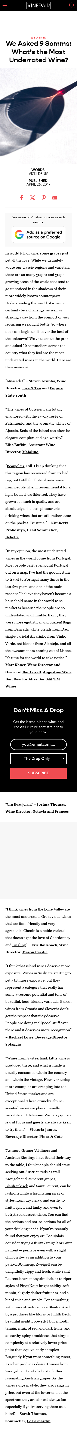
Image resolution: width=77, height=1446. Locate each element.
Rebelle (12, 537)
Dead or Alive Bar (28, 679)
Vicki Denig (39, 173)
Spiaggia (13, 1044)
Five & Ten (31, 388)
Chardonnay (60, 937)
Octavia (39, 811)
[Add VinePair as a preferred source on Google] (38, 234)
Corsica (35, 409)
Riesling (19, 945)
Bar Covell (31, 672)
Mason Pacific (34, 952)
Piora (44, 1136)
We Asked (39, 37)
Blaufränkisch (16, 1186)
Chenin (29, 930)
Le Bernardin (38, 1421)
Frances (62, 811)
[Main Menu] (5, 5)
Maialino (30, 451)
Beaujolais (15, 466)
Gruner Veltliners (35, 1150)
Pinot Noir (28, 1285)
